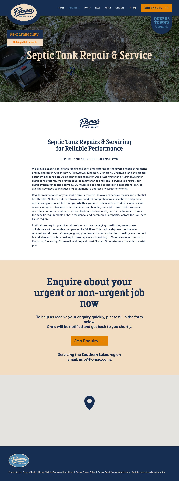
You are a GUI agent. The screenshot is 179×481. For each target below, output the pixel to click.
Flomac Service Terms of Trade (22, 472)
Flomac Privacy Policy (85, 472)
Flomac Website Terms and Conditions (55, 472)
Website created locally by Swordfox (148, 472)
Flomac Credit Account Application (114, 472)
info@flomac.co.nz (95, 359)
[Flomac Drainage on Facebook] (130, 8)
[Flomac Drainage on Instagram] (134, 8)
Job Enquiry (153, 8)
